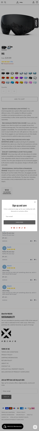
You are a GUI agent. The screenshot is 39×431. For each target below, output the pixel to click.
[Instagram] (17, 227)
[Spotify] (24, 227)
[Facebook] (14, 227)
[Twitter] (11, 227)
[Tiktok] (22, 227)
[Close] (35, 202)
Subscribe (19, 222)
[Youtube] (19, 227)
